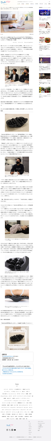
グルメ (23, 393)
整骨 (9, 416)
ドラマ (15, 396)
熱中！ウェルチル (11, 418)
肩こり (28, 391)
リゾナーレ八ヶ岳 (6, 402)
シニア (24, 400)
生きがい (9, 398)
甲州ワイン (21, 414)
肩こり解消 (29, 402)
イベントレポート (9, 400)
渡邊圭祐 (27, 416)
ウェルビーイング (18, 400)
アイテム (15, 42)
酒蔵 (26, 414)
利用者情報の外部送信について (21, 437)
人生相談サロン (18, 389)
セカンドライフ (16, 409)
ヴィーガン (27, 412)
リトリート (18, 391)
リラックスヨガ (27, 396)
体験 (14, 398)
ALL (29, 421)
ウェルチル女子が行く (29, 42)
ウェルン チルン (40, 421)
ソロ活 (13, 391)
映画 (32, 412)
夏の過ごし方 (15, 414)
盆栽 (24, 418)
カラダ (19, 393)
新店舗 (30, 414)
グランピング (9, 409)
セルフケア (23, 409)
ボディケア (9, 412)
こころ (30, 423)
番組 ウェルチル (26, 389)
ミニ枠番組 (40, 425)
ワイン (22, 412)
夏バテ (24, 391)
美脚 (20, 418)
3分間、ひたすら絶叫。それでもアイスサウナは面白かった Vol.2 (44, 19)
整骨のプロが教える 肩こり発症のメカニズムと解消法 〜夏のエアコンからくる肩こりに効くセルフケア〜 (44, 33)
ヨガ (28, 400)
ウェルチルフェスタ (41, 423)
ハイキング (20, 396)
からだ (2, 34)
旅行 (31, 393)
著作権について (12, 437)
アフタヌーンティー (26, 398)
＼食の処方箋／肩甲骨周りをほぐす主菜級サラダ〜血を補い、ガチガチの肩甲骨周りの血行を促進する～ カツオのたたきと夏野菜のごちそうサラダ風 (44, 48)
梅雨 (12, 405)
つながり (30, 426)
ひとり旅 (16, 405)
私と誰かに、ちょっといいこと (9, 393)
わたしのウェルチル (24, 405)
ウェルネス (13, 407)
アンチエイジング (6, 407)
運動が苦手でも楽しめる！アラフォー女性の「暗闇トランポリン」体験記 (44, 83)
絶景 (16, 416)
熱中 (31, 416)
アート (31, 405)
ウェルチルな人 (4, 396)
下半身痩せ (8, 414)
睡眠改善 (4, 416)
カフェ (31, 407)
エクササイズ (20, 407)
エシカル (26, 407)
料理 (38, 430)
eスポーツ (18, 398)
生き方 (12, 416)
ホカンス (3, 412)
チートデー (29, 409)
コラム (40, 94)
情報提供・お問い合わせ (37, 437)
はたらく (30, 428)
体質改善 (4, 405)
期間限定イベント (22, 402)
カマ (3, 409)
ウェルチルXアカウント (8, 356)
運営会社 (30, 437)
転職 (8, 405)
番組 (17, 418)
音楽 (4, 414)
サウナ (10, 396)
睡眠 (5, 398)
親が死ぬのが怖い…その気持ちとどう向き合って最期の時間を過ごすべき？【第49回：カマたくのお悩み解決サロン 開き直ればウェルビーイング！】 (44, 68)
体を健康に (21, 416)
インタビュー (7, 391)
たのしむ (30, 432)
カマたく (12, 389)
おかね (30, 430)
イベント (6, 389)
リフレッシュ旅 (16, 412)
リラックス (21, 42)
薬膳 (27, 393)
